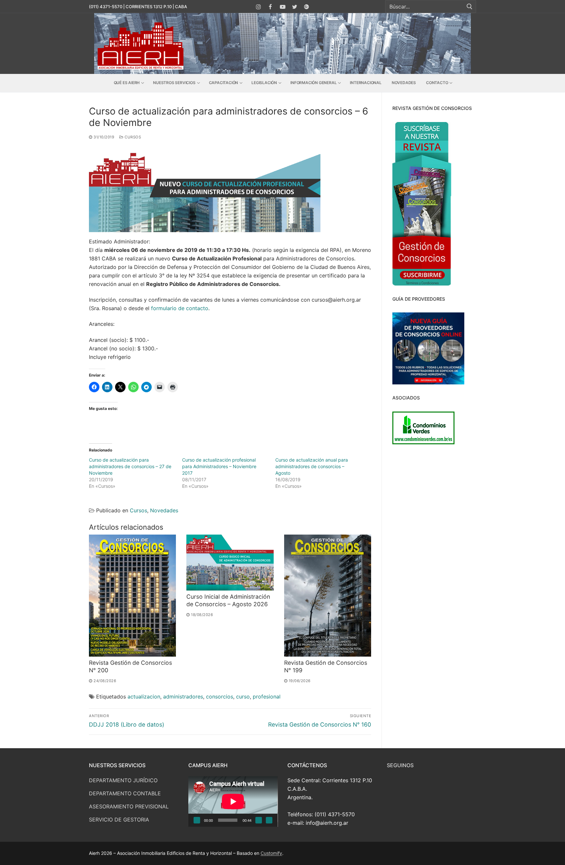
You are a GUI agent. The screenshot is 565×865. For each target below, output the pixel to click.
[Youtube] (283, 7)
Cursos (132, 137)
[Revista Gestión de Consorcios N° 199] (327, 596)
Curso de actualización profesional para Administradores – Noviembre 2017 (219, 466)
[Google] (306, 7)
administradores (183, 696)
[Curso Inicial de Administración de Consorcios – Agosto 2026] (229, 563)
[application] (233, 801)
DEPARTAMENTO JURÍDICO (123, 780)
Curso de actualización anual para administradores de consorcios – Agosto (311, 466)
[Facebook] (270, 7)
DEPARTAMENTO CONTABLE (125, 793)
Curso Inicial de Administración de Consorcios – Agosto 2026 (228, 600)
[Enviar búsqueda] (469, 7)
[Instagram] (259, 7)
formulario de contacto (179, 308)
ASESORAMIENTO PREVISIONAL (129, 806)
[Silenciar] (258, 820)
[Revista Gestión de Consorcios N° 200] (132, 596)
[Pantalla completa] (269, 820)
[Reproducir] (197, 820)
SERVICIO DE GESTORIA (119, 819)
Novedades (164, 510)
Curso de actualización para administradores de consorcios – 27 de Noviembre (130, 466)
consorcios (219, 696)
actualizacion (144, 696)
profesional (267, 696)
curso (243, 696)
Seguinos (400, 765)
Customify (271, 853)
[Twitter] (294, 7)
